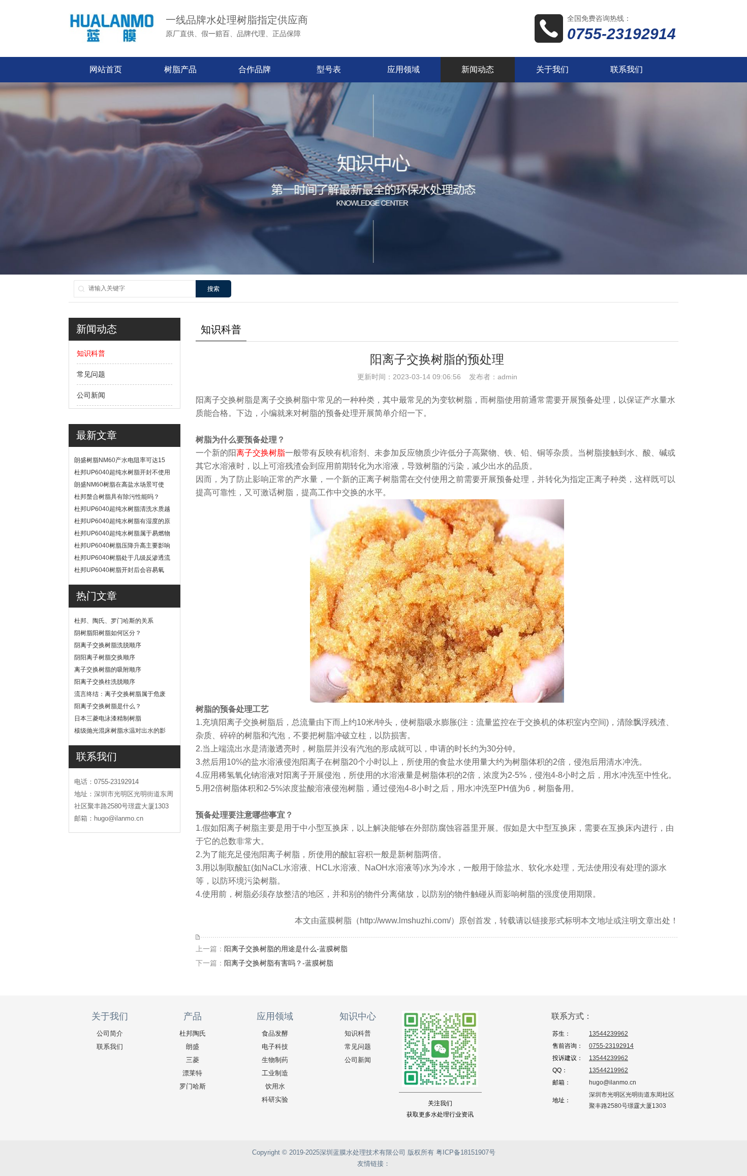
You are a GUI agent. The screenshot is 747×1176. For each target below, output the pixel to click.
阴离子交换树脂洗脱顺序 (107, 645)
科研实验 (275, 1099)
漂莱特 (192, 1073)
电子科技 (275, 1046)
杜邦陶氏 (192, 1033)
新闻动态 (477, 69)
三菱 (192, 1060)
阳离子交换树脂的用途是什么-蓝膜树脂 (286, 949)
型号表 (329, 69)
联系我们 (626, 69)
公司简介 (110, 1033)
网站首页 (105, 69)
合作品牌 (254, 69)
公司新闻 (91, 395)
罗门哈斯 (192, 1086)
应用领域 (403, 69)
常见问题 (91, 374)
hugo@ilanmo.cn (612, 1082)
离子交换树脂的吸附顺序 (107, 669)
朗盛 (192, 1046)
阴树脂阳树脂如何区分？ (107, 633)
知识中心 (357, 1016)
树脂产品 (180, 69)
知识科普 (91, 353)
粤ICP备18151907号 (465, 1152)
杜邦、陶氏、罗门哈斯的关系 (113, 620)
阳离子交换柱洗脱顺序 (104, 681)
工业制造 (275, 1073)
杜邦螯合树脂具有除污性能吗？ (117, 496)
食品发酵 (275, 1033)
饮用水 (275, 1086)
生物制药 (275, 1060)
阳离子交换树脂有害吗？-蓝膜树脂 (278, 963)
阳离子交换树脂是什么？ (107, 706)
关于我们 (552, 69)
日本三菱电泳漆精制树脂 (107, 718)
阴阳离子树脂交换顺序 (104, 657)
